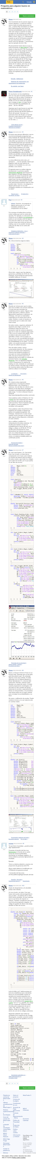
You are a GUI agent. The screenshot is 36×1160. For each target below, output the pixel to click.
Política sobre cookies (15, 1130)
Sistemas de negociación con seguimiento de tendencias (19, 82)
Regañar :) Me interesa (17, 879)
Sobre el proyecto (15, 1096)
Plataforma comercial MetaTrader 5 (6, 1097)
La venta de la (15, 373)
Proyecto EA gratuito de (17, 443)
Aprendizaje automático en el (18, 1075)
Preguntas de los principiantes (19, 663)
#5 (23, 303)
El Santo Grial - (25, 194)
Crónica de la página (16, 1100)
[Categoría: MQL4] (3, 11)
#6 (23, 379)
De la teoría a (23, 373)
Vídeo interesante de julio (15, 1076)
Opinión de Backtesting (15, 375)
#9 (23, 843)
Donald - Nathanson (17, 78)
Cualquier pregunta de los (15, 126)
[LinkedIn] (27, 1133)
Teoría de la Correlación (15, 127)
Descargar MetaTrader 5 (6, 1144)
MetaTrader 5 (27, 1095)
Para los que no (15, 194)
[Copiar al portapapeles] (32, 245)
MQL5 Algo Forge (6, 1139)
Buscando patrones (14, 839)
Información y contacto (16, 1135)
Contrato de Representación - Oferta (18, 1115)
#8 (23, 670)
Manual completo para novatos (17, 445)
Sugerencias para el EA (15, 881)
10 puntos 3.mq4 (13, 1078)
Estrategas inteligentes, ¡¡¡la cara (19, 231)
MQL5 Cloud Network (5, 1135)
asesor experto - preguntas (16, 664)
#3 (21, 200)
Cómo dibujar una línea (17, 124)
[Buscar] (23, 2)
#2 (23, 132)
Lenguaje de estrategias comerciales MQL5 (6, 1128)
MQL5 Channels (26, 1109)
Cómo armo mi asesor (14, 234)
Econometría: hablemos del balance (20, 837)
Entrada (29, 2)
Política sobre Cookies (19, 1157)
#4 (23, 238)
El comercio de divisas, (15, 666)
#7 (23, 450)
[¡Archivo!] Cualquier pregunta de (17, 232)
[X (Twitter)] (30, 1129)
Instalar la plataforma (6, 1149)
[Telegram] (27, 1129)
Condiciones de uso (17, 1104)
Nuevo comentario (28, 16)
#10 (23, 885)
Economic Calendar (26, 1119)
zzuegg (11, 843)
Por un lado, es (25, 839)
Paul (10, 200)
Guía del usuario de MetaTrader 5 (6, 1119)
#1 (31, 91)
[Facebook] (24, 1129)
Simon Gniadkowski (15, 91)
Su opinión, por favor (17, 86)
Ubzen (11, 19)
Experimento (26, 881)
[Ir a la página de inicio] (1, 11)
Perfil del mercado (13, 444)
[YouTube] (24, 1133)
